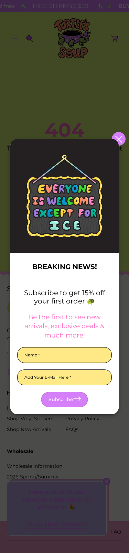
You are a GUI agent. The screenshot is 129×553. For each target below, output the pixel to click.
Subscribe (61, 399)
